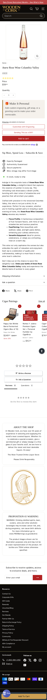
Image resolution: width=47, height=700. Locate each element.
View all (41, 301)
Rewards (5, 604)
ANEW (4, 73)
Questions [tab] (25, 385)
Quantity (6, 90)
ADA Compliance (8, 643)
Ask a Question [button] (25, 379)
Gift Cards (6, 601)
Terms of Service (8, 629)
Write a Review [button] (24, 373)
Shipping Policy (8, 626)
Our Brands (6, 615)
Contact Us (6, 594)
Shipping (5, 122)
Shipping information (11, 276)
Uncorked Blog (7, 608)
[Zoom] (37, 56)
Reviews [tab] (8, 385)
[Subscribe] (37, 577)
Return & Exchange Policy (11, 622)
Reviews (5, 611)
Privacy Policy (7, 633)
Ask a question (8, 282)
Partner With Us (8, 619)
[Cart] (37, 9)
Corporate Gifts (8, 597)
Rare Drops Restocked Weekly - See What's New (23, 2)
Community (6, 636)
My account (6, 647)
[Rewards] (6, 693)
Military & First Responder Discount (15, 640)
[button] (42, 351)
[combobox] (23, 16)
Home (4, 63)
